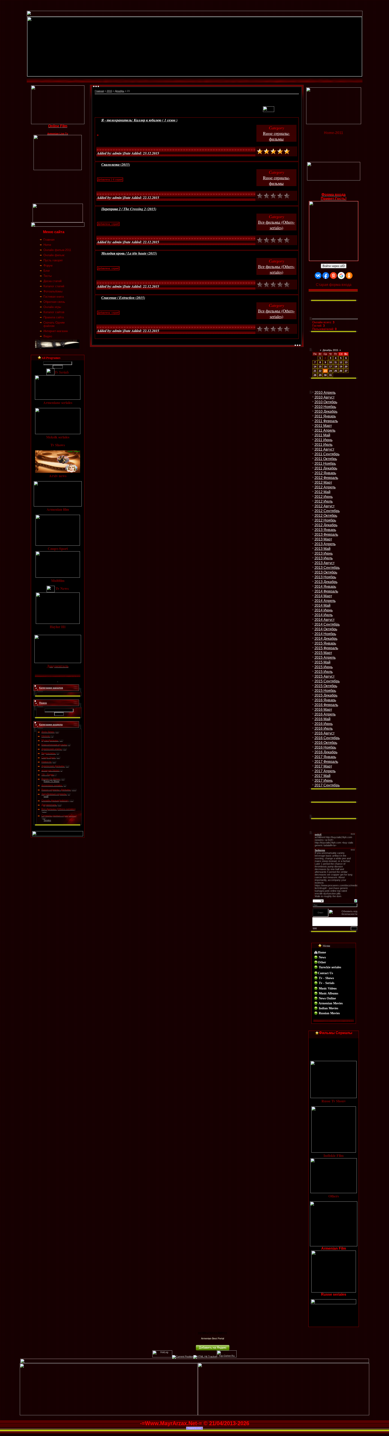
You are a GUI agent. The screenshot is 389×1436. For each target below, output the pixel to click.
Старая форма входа (333, 285)
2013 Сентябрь (327, 568)
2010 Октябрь (325, 402)
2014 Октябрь (325, 629)
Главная (99, 91)
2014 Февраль (326, 591)
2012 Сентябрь (327, 511)
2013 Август (324, 563)
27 (346, 370)
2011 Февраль (326, 421)
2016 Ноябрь (325, 747)
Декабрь (119, 91)
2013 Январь (325, 530)
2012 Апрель (325, 487)
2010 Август (324, 397)
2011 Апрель (324, 430)
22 (320, 370)
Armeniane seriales (51, 785)
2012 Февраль (326, 478)
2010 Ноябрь (325, 407)
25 (335, 370)
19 (340, 366)
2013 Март (323, 539)
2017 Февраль (326, 762)
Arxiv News (47, 731)
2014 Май (322, 605)
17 (330, 366)
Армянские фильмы (52, 766)
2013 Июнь (323, 553)
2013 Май (322, 549)
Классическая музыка (54, 744)
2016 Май (322, 719)
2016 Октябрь (325, 743)
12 (340, 362)
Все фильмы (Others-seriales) (58, 809)
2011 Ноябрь (325, 463)
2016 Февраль (326, 705)
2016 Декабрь (325, 752)
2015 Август (324, 676)
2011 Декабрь (325, 468)
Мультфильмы (49, 740)
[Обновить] (355, 900)
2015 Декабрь (325, 695)
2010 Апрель (325, 392)
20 (346, 366)
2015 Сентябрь (327, 681)
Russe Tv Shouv (50, 778)
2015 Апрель (325, 657)
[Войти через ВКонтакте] (318, 275)
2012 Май (322, 492)
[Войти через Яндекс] (333, 275)
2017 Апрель (325, 771)
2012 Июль (323, 501)
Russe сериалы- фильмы (55, 789)
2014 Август (324, 620)
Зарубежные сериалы (53, 794)
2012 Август (324, 506)
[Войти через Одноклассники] (349, 275)
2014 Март (323, 596)
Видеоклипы (48, 753)
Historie (45, 736)
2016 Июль (323, 728)
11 (335, 362)
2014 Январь (325, 586)
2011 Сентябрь (326, 454)
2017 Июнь (323, 780)
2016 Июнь (323, 724)
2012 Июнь (323, 497)
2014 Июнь (323, 610)
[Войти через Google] (341, 275)
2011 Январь (325, 416)
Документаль (49, 804)
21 (315, 370)
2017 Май (322, 776)
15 (320, 366)
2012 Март (323, 482)
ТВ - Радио (47, 774)
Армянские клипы (51, 749)
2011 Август (324, 449)
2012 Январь (325, 473)
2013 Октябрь (325, 572)
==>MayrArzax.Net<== (212, 1332)
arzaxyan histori (50, 770)
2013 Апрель (325, 544)
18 (335, 366)
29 (320, 375)
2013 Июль (323, 558)
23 (325, 370)
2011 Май (322, 435)
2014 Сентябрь (327, 624)
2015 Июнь (323, 667)
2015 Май (322, 662)
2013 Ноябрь (325, 577)
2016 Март (323, 709)
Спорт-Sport (48, 757)
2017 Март (323, 766)
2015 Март (323, 653)
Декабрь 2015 (330, 350)
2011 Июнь (323, 440)
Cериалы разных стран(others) (59, 815)
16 (325, 366)
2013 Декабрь (325, 582)
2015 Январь (325, 643)
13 (346, 362)
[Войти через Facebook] (325, 275)
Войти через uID (334, 266)
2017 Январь (325, 757)
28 (315, 375)
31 (330, 375)
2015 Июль (323, 672)
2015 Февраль (326, 648)
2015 (109, 91)
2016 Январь (325, 700)
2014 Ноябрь (325, 634)
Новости (46, 761)
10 (330, 362)
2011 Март (323, 426)
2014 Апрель (325, 601)
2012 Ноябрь (325, 520)
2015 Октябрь (325, 686)
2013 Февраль (326, 534)
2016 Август (324, 733)
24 (330, 370)
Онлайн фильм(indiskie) (55, 800)
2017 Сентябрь (327, 785)
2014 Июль (323, 615)
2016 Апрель (325, 714)
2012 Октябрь (325, 515)
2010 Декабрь (325, 411)
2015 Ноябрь (325, 691)
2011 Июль (323, 445)
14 (315, 366)
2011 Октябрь (325, 459)
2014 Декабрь (325, 639)
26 (340, 370)
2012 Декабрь (325, 525)
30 (325, 375)
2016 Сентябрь (327, 738)
